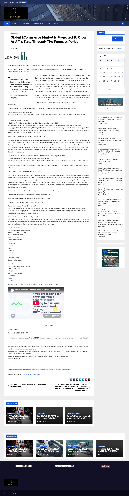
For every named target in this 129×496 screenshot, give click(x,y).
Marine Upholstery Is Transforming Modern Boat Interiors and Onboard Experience (110, 233)
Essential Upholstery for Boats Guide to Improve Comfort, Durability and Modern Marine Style (110, 222)
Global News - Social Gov (31, 374)
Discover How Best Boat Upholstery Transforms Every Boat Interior (110, 140)
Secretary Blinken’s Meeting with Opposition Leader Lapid (28, 385)
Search (101, 33)
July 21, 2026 (103, 454)
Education (38, 23)
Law (48, 23)
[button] (119, 23)
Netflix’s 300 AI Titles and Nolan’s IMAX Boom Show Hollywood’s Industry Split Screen (109, 151)
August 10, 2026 (14, 454)
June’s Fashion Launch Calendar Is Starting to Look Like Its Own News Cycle (110, 180)
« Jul (109, 89)
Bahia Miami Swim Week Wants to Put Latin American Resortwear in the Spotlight (109, 201)
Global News (25, 23)
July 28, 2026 (43, 454)
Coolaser (119, 49)
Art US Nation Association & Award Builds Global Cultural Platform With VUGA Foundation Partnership (110, 212)
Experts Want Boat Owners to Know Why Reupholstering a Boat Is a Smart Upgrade (110, 170)
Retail (56, 23)
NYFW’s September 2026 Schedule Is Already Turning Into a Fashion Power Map (110, 119)
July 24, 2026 (73, 454)
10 (100, 73)
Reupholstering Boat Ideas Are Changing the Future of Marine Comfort (108, 130)
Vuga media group (110, 108)
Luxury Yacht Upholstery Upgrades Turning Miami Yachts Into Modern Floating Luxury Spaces (110, 191)
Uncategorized (42, 446)
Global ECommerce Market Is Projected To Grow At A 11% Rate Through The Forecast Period (50, 369)
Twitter (10, 278)
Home (14, 23)
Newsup (12, 493)
